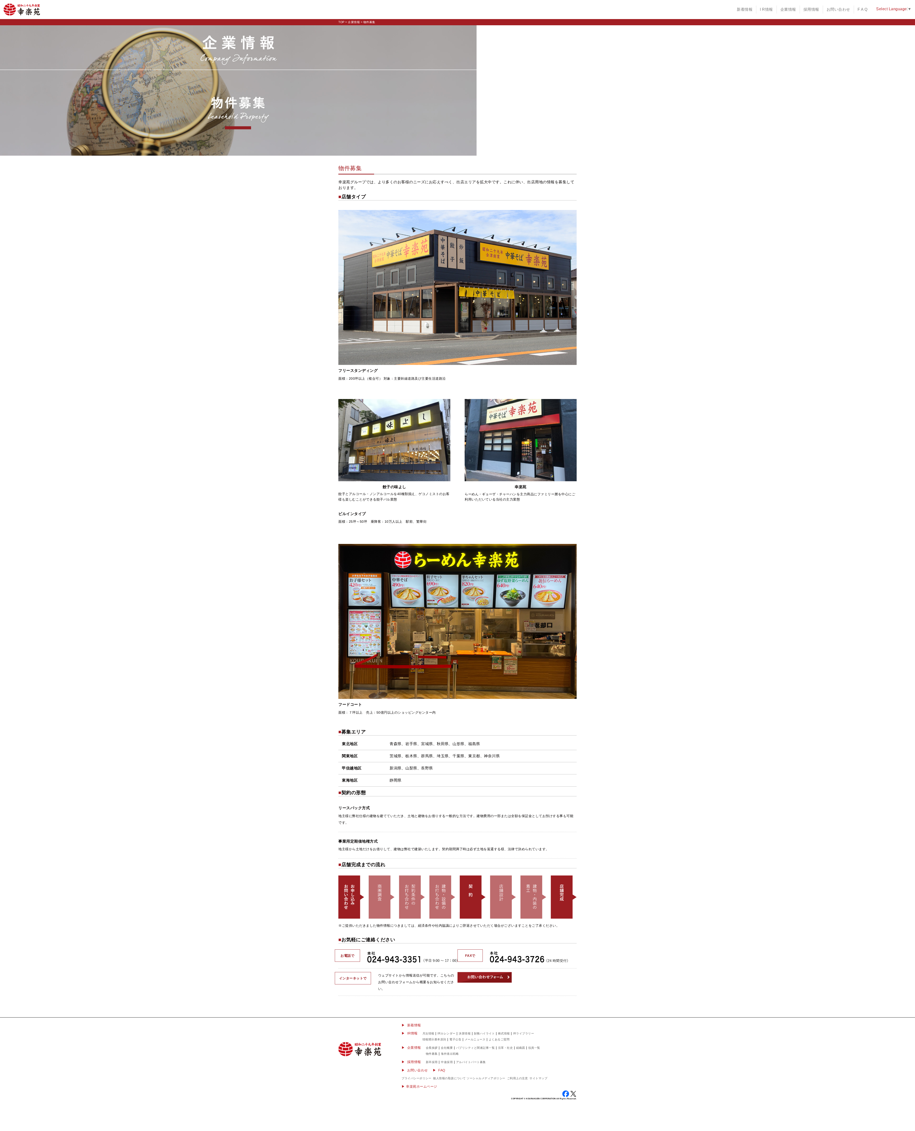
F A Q (863, 9)
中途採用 (447, 1062)
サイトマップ (538, 1078)
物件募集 (432, 1053)
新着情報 (744, 9)
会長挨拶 (432, 1047)
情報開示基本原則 (434, 1039)
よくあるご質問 (499, 1039)
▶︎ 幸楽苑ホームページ (419, 1086)
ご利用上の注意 (517, 1078)
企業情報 (788, 9)
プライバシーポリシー (416, 1078)
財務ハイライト (484, 1033)
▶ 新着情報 (411, 1025)
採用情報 (811, 9)
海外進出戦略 (450, 1053)
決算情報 (465, 1033)
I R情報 (766, 9)
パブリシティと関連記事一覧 (475, 1047)
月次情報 (428, 1033)
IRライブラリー (523, 1033)
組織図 (520, 1047)
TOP (341, 22)
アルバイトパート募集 (471, 1062)
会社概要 (447, 1047)
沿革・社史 (505, 1047)
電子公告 (455, 1039)
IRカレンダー (446, 1033)
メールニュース (475, 1039)
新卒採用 (432, 1062)
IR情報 (412, 1033)
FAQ (441, 1070)
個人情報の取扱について (449, 1078)
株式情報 (504, 1033)
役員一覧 (534, 1047)
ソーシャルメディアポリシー (486, 1078)
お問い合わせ (838, 9)
